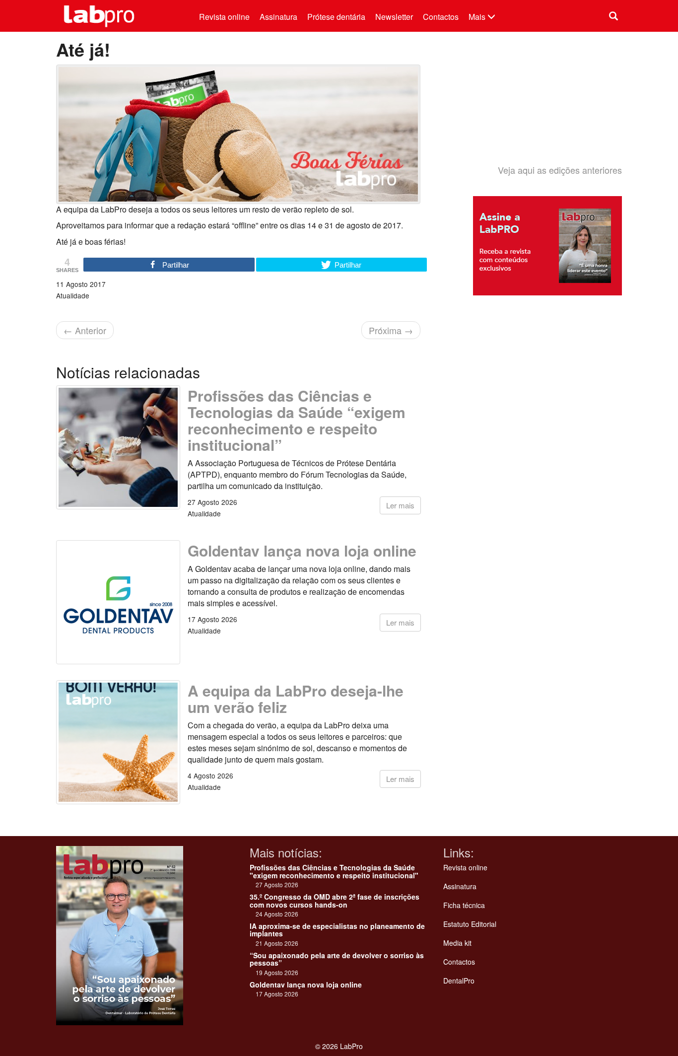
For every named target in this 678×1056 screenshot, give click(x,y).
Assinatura (278, 16)
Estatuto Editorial (469, 924)
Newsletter (394, 16)
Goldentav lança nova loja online (302, 550)
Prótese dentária (336, 16)
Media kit (457, 943)
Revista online (224, 16)
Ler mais (400, 505)
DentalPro (459, 981)
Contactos (441, 16)
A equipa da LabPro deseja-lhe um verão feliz (296, 698)
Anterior (85, 330)
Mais (478, 16)
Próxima (391, 330)
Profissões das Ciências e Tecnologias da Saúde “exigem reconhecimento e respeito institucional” (297, 420)
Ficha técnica (464, 905)
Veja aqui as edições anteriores (560, 169)
